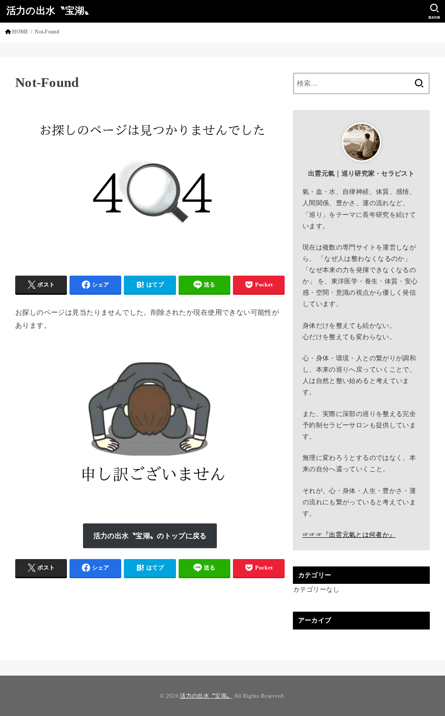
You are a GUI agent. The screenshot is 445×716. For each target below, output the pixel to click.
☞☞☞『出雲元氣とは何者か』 (348, 534)
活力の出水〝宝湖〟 (50, 10)
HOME (20, 31)
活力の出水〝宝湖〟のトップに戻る (150, 536)
